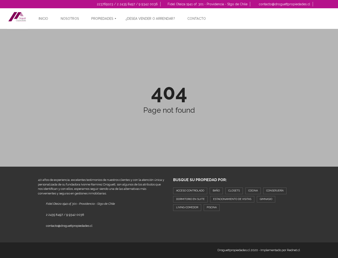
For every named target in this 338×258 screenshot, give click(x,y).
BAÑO (216, 190)
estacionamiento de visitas (232, 199)
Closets (234, 190)
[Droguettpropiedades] (17, 18)
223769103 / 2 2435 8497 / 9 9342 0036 (127, 4)
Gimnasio (266, 199)
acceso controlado (190, 190)
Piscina (212, 207)
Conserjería (275, 190)
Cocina (253, 190)
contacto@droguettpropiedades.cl (284, 4)
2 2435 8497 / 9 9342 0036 (65, 214)
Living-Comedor (187, 207)
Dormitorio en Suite (190, 199)
